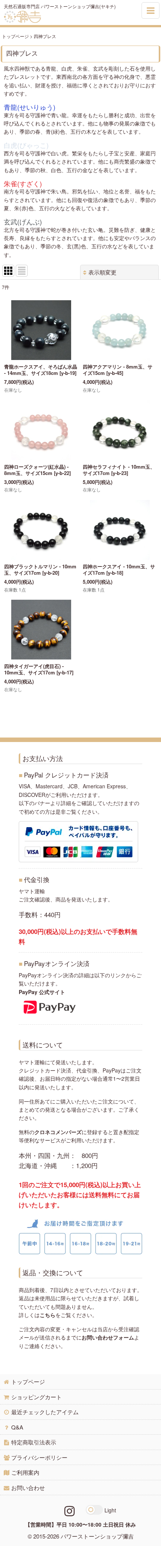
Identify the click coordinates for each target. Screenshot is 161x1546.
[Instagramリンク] (69, 1510)
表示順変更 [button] (102, 272)
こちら (47, 1315)
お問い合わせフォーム (108, 1337)
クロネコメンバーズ (58, 1132)
